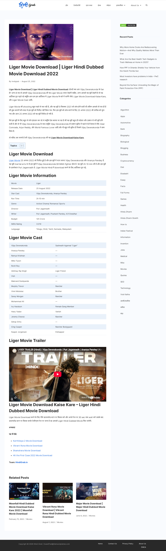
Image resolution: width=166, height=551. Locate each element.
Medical (123, 256)
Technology (125, 288)
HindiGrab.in (21, 462)
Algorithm (124, 110)
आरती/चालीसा (125, 301)
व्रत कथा (89, 5)
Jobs (122, 250)
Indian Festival (126, 231)
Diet (122, 167)
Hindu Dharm (126, 212)
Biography (124, 135)
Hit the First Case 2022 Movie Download (32, 455)
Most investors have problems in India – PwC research (139, 78)
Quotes (123, 275)
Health (123, 205)
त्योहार (108, 5)
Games (123, 199)
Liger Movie (14, 160)
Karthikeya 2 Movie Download (27, 441)
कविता (122, 307)
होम (67, 5)
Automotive (125, 123)
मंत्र (121, 313)
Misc (122, 263)
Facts (122, 186)
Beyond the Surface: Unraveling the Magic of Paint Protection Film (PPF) (139, 86)
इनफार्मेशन (119, 5)
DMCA (143, 547)
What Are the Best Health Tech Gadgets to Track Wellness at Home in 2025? (138, 60)
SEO (122, 282)
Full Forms (124, 193)
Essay (122, 180)
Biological (124, 142)
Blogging (124, 148)
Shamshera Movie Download (27, 450)
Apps (122, 116)
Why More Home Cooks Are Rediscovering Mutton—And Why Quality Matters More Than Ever (139, 50)
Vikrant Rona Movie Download (28, 446)
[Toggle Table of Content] (20, 146)
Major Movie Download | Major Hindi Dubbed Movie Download (90, 507)
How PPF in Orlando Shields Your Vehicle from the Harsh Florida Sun (140, 69)
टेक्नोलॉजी (77, 5)
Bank (122, 129)
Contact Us (112, 544)
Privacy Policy (127, 544)
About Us (135, 5)
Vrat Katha (125, 294)
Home (100, 544)
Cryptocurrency (127, 161)
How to (123, 224)
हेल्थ (99, 5)
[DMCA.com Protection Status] (128, 26)
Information (125, 237)
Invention (124, 243)
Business (124, 154)
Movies (29, 519)
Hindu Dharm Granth (129, 218)
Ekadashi (124, 173)
